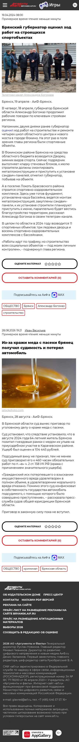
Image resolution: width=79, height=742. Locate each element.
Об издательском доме (21, 594)
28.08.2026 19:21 (12, 330)
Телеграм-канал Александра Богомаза (28, 95)
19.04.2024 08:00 (12, 15)
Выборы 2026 (13, 627)
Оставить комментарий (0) (39, 277)
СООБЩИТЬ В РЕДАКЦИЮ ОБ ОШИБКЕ (30, 632)
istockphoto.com (13, 410)
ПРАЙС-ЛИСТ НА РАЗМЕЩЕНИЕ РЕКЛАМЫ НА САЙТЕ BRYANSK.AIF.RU (35, 611)
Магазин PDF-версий (38, 599)
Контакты (11, 599)
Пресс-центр (53, 594)
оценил (7, 130)
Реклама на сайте (17, 605)
